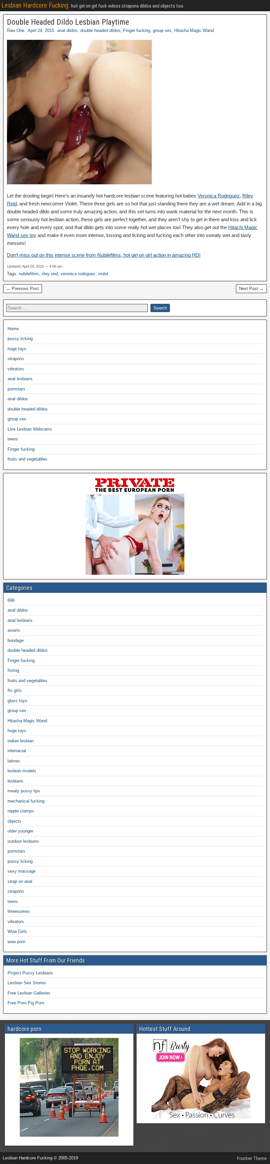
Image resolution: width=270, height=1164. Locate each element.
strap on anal (20, 881)
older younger (20, 831)
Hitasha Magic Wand (194, 30)
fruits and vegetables (27, 459)
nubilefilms (29, 273)
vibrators (16, 368)
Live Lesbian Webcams (30, 429)
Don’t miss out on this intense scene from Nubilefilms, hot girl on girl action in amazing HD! (104, 255)
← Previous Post (22, 288)
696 (11, 600)
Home (13, 328)
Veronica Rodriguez (219, 195)
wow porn (16, 941)
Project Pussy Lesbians (30, 972)
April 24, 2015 (41, 30)
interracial (17, 750)
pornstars (16, 388)
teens (13, 438)
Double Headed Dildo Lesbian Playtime (68, 22)
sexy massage (22, 871)
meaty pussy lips (24, 790)
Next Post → (251, 288)
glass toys (17, 700)
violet (103, 273)
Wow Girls (17, 931)
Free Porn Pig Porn (26, 1002)
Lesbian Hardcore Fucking (34, 5)
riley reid (50, 273)
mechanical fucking (26, 801)
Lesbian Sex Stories (27, 982)
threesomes (19, 911)
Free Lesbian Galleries (29, 993)
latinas (14, 760)
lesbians (15, 781)
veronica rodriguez (78, 273)
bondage (16, 640)
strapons (16, 358)
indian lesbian (21, 740)
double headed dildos (100, 30)
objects (14, 821)
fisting (13, 670)
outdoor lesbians (23, 841)
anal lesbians (20, 378)
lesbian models (22, 770)
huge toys (17, 348)
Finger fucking (136, 30)
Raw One (15, 30)
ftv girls (15, 690)
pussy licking (20, 338)
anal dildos (67, 30)
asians (14, 630)
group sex (162, 30)
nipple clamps (21, 810)
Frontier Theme (252, 1158)
